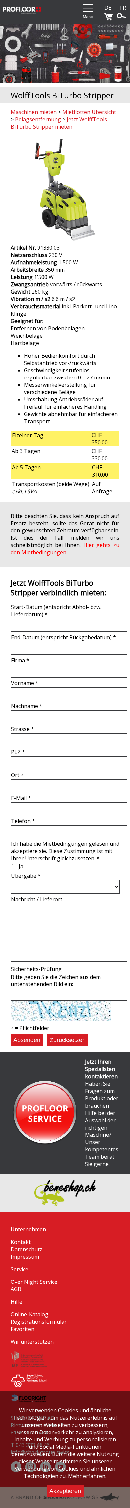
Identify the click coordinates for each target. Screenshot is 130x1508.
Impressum (25, 1256)
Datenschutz (26, 1249)
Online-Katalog (29, 1314)
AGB (16, 1289)
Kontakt (21, 1242)
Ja (21, 866)
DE (107, 7)
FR (123, 7)
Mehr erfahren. (87, 1476)
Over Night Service (34, 1281)
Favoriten (22, 1329)
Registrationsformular (39, 1321)
